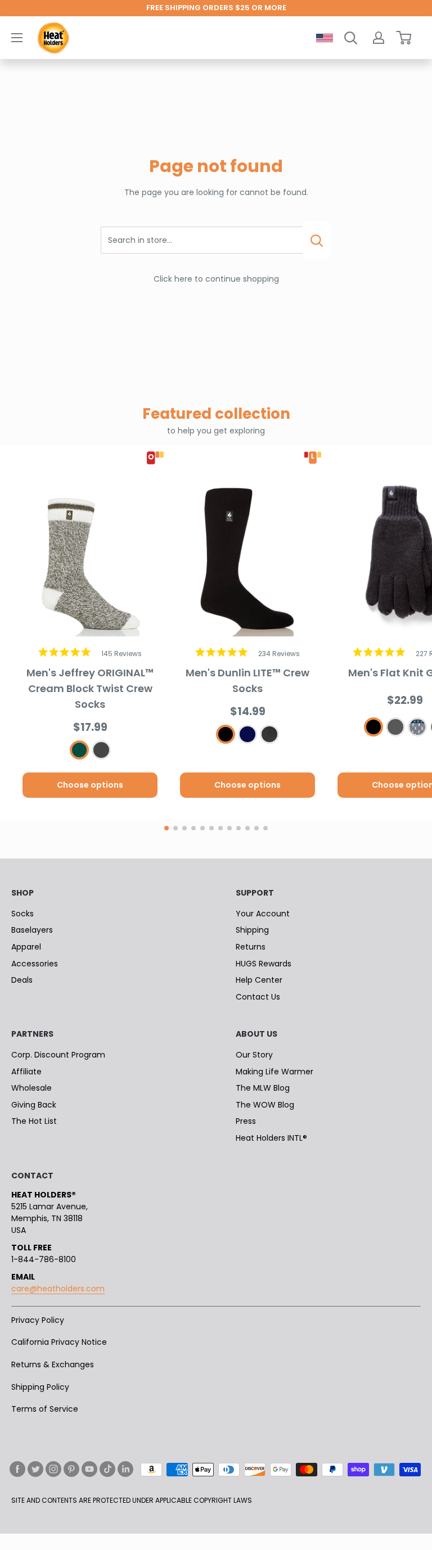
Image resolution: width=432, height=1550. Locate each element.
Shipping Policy (40, 1387)
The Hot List (34, 1121)
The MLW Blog (263, 1087)
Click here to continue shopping (216, 278)
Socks (22, 913)
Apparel (26, 946)
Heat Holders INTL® (271, 1138)
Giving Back (33, 1104)
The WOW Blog (265, 1104)
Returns (251, 946)
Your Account (263, 913)
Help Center (259, 980)
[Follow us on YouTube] (89, 1469)
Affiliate (26, 1071)
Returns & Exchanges (52, 1364)
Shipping (252, 930)
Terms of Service (44, 1409)
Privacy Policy (37, 1320)
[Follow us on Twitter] (35, 1469)
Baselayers (32, 930)
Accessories (34, 963)
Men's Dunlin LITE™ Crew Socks (247, 680)
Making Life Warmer (274, 1071)
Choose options (90, 784)
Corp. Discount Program (58, 1054)
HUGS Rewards (263, 963)
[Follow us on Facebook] (17, 1469)
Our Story (254, 1054)
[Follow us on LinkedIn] (125, 1469)
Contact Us (258, 996)
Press (246, 1121)
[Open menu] (16, 37)
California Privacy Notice (59, 1342)
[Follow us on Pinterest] (71, 1469)
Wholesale (31, 1087)
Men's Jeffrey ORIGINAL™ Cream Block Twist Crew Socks (90, 688)
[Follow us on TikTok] (107, 1469)
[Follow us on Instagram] (53, 1469)
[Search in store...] (317, 240)
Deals (22, 980)
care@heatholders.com (58, 1288)
